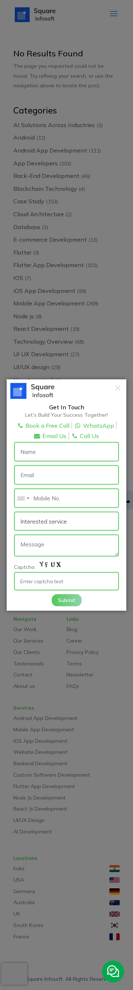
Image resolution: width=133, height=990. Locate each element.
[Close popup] (117, 387)
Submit (66, 600)
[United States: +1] (22, 498)
